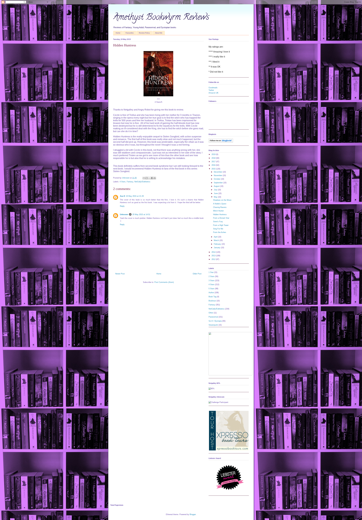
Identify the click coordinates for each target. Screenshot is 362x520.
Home (118, 33)
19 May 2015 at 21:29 (135, 196)
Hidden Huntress (220, 214)
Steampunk (213, 325)
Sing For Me (218, 229)
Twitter (211, 90)
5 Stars (212, 289)
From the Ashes (219, 232)
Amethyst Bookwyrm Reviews (161, 17)
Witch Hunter (218, 211)
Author (211, 292)
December (218, 172)
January (217, 247)
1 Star (211, 272)
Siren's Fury (218, 221)
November (218, 175)
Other (211, 313)
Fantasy (130, 182)
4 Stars (123, 182)
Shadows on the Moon (222, 200)
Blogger (193, 514)
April (216, 237)
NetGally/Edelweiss (142, 182)
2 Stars (212, 276)
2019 (214, 154)
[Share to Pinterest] (154, 178)
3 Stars (212, 280)
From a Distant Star (221, 218)
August (217, 186)
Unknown (124, 214)
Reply (122, 206)
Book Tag (212, 297)
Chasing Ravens (220, 207)
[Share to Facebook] (152, 178)
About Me (158, 33)
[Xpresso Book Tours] (229, 450)
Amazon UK (213, 93)
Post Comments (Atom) (164, 282)
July (216, 190)
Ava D (122, 196)
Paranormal (213, 317)
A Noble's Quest (219, 204)
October (217, 179)
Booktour (212, 301)
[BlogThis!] (146, 178)
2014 (214, 252)
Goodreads (213, 88)
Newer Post (120, 274)
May (216, 197)
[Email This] (144, 178)
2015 (214, 169)
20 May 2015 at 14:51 (141, 214)
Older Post (197, 274)
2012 (214, 259)
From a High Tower (221, 225)
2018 (214, 158)
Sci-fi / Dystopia (215, 321)
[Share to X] (149, 178)
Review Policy (144, 33)
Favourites (130, 33)
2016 (214, 165)
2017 (214, 162)
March (216, 240)
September (218, 183)
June (216, 193)
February (218, 244)
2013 (214, 256)
